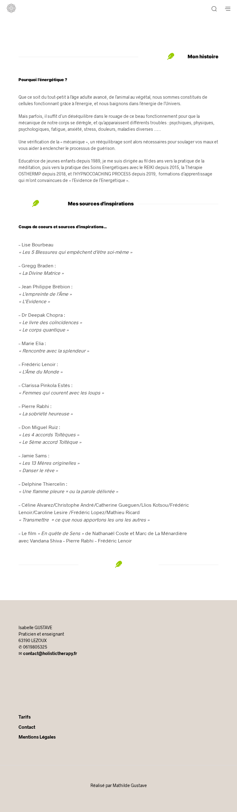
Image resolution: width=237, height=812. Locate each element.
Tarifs (25, 716)
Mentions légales (37, 737)
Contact (27, 727)
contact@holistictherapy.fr (50, 653)
